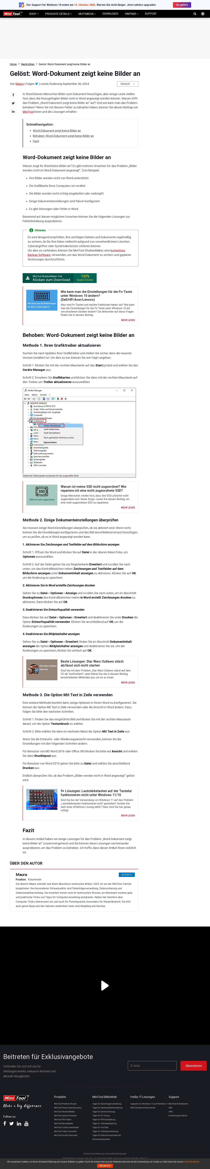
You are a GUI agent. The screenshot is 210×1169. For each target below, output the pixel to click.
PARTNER (131, 13)
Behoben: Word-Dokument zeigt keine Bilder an (63, 136)
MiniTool (28, 111)
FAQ (170, 1108)
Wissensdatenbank (101, 1139)
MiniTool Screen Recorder (65, 1135)
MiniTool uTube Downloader (66, 1127)
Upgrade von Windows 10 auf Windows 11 (149, 1104)
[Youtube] (26, 1125)
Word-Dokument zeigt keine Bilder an (57, 130)
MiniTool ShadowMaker (64, 1112)
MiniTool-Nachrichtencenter (143, 1108)
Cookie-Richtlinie (191, 1162)
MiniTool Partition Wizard (65, 1104)
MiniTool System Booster (65, 1115)
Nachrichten (27, 64)
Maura (20, 84)
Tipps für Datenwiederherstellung (107, 1108)
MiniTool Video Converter (65, 1131)
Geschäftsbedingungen (116, 1154)
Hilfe (171, 1112)
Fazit (36, 141)
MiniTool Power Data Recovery (68, 1108)
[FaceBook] (4, 1125)
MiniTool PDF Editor (62, 1119)
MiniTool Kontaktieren (178, 1104)
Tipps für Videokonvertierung (105, 1131)
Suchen (195, 14)
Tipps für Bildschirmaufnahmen (106, 1135)
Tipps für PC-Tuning (101, 1115)
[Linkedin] (19, 1125)
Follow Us (128, 875)
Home (13, 64)
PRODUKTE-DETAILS (57, 13)
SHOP (33, 13)
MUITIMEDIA (86, 13)
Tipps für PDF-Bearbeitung (104, 1119)
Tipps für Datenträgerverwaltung (106, 1104)
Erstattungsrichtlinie (178, 1115)
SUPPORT (151, 13)
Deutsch (125, 83)
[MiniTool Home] (13, 13)
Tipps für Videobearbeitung (104, 1123)
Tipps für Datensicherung (103, 1112)
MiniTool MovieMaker (63, 1123)
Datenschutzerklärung (94, 1154)
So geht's (182, 4)
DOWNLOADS (110, 13)
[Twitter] (36, 84)
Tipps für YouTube (100, 1127)
